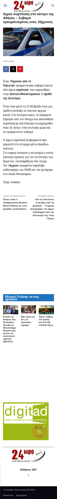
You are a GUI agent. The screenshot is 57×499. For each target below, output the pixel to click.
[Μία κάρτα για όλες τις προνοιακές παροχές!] (28, 309)
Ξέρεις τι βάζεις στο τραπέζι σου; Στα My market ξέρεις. (46, 320)
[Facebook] (6, 69)
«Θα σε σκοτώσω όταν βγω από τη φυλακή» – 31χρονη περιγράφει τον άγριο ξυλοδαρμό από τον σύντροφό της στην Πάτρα (42, 209)
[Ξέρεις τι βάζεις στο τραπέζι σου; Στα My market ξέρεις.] (46, 309)
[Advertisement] (28, 254)
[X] (13, 69)
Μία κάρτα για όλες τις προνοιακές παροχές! (28, 320)
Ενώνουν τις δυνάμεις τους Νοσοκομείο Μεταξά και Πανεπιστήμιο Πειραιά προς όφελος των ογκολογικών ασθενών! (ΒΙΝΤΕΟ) (9, 329)
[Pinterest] (20, 69)
